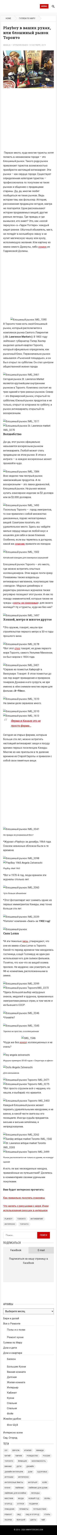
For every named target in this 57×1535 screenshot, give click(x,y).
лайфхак (19, 1488)
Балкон (11, 1359)
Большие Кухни (16, 1366)
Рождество (32, 1456)
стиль (47, 1514)
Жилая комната (16, 1382)
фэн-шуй (21, 1520)
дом (30, 1472)
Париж (18, 1456)
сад (19, 1514)
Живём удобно (12, 1418)
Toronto (21, 1219)
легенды (35, 1493)
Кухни (10, 1398)
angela (6, 45)
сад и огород (32, 1514)
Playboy (8, 1219)
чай (43, 1520)
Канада (40, 1450)
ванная (8, 1466)
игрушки (9, 1477)
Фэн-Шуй (12, 1424)
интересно (10, 1224)
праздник (9, 1509)
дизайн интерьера (14, 1472)
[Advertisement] (28, 120)
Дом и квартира (12, 1352)
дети (18, 1466)
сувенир (20, 543)
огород (8, 1504)
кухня (7, 1488)
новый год (33, 1498)
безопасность (39, 1461)
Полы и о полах (16, 1329)
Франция (22, 1461)
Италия (27, 1450)
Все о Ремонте (11, 1323)
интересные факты (14, 1482)
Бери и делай (11, 1318)
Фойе (10, 1413)
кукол (23, 1042)
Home (8, 18)
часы (25, 941)
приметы (23, 1509)
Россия (46, 1456)
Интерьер (12, 1387)
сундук (42, 246)
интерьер (32, 1482)
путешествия (39, 1509)
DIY (6, 1450)
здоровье (42, 1472)
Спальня (12, 1403)
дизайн (30, 1466)
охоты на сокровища (25, 602)
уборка (8, 1520)
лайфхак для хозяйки (15, 1493)
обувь (47, 1498)
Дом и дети (10, 1347)
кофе (44, 1482)
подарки (33, 1504)
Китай (7, 1456)
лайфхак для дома (37, 1488)
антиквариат (37, 1219)
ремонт (8, 1514)
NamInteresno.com (34, 1530)
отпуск (20, 1504)
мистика (9, 1498)
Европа (15, 1450)
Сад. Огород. (10, 1437)
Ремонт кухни (15, 1337)
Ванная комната (16, 1371)
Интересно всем (13, 1432)
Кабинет (12, 1392)
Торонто (24, 1224)
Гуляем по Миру (27, 18)
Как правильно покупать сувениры (24, 1197)
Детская (12, 1377)
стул (17, 648)
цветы (33, 1520)
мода (21, 1498)
